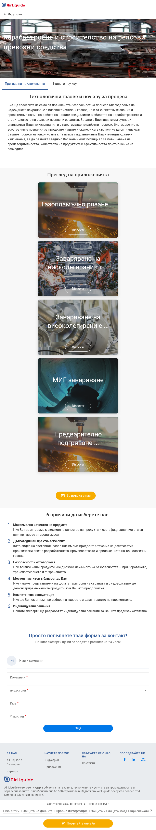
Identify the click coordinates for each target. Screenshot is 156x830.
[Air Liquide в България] (13, 5)
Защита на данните (37, 811)
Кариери (12, 771)
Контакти (88, 763)
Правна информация (72, 811)
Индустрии (51, 760)
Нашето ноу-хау (65, 84)
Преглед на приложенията (25, 84)
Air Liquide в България (14, 762)
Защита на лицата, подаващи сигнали (120, 811)
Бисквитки (11, 811)
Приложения (53, 767)
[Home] (18, 779)
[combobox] (78, 690)
